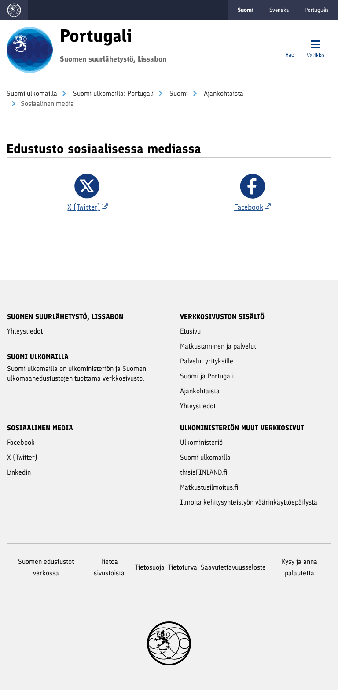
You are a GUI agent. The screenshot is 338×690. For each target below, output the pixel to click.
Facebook (21, 442)
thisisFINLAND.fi (204, 472)
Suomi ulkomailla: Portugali (112, 93)
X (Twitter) (22, 457)
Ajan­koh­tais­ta (222, 93)
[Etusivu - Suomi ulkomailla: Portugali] (30, 48)
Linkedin (19, 472)
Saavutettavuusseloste (233, 567)
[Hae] (290, 45)
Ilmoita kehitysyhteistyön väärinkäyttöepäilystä (248, 502)
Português (317, 10)
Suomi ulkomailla (32, 93)
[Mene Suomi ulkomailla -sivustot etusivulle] (14, 10)
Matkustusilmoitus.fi (209, 487)
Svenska (279, 10)
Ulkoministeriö (201, 442)
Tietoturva (182, 567)
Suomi (178, 93)
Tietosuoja (150, 567)
